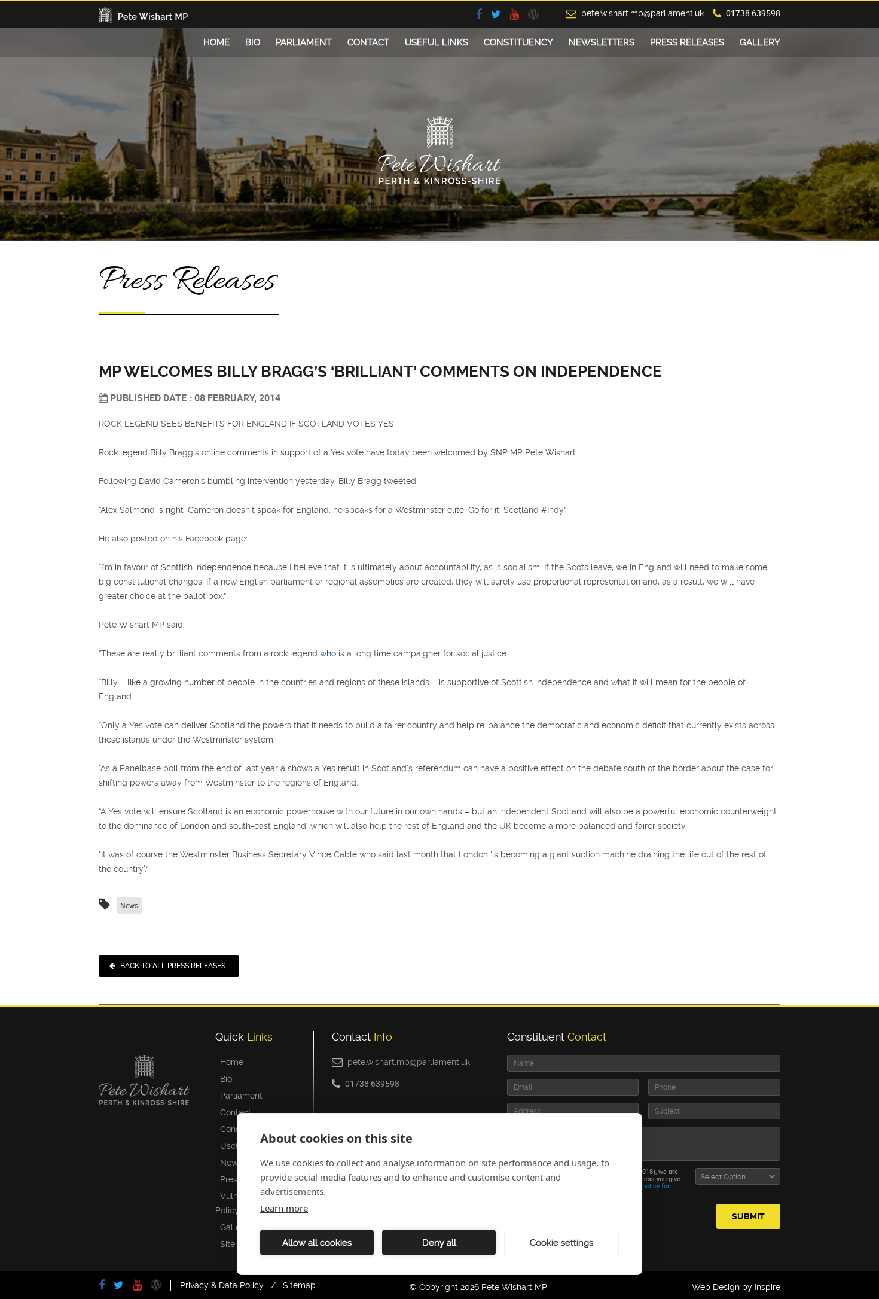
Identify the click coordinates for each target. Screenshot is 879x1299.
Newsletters (601, 42)
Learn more (284, 1208)
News (129, 905)
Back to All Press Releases (172, 966)
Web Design (716, 1287)
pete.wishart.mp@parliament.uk (642, 13)
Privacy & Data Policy (222, 1285)
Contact (368, 42)
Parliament (304, 42)
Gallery (760, 42)
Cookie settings (561, 1242)
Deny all (439, 1242)
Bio (252, 42)
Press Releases (687, 42)
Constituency (518, 42)
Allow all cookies (317, 1242)
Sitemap (234, 1244)
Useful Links (436, 42)
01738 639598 (753, 13)
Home (216, 42)
